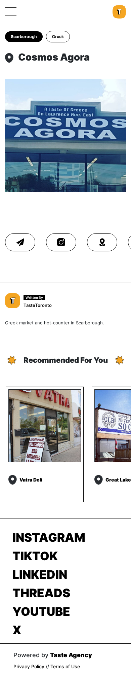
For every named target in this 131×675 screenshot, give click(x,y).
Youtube (41, 611)
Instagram (48, 537)
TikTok (35, 556)
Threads (41, 593)
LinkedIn (39, 574)
